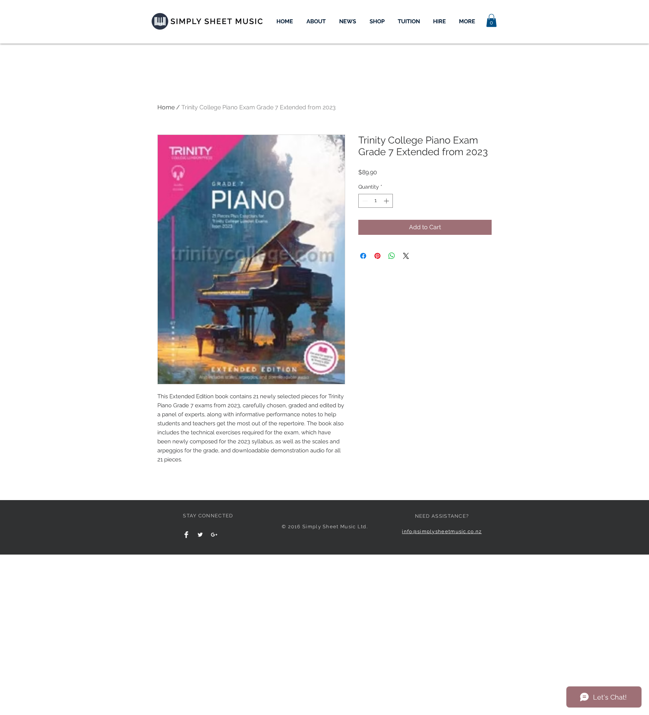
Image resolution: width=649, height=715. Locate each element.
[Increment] (387, 200)
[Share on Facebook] (363, 255)
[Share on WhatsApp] (391, 255)
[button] (491, 20)
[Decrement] (364, 200)
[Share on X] (406, 255)
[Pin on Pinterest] (377, 255)
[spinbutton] (375, 200)
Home (166, 107)
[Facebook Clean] (186, 534)
